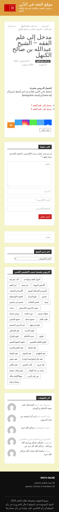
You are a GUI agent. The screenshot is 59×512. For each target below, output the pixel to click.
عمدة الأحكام (29, 336)
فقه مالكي (13, 365)
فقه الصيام (27, 353)
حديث (11, 308)
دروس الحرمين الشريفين (29, 308)
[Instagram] (26, 122)
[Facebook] (48, 122)
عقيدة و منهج (35, 325)
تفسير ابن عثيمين (16, 302)
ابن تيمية (24, 285)
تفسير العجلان (33, 302)
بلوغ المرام (32, 296)
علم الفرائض (14, 331)
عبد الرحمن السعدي (17, 325)
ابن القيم (12, 285)
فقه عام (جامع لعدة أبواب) (32, 359)
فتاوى (41, 336)
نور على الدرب (33, 376)
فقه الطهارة (40, 353)
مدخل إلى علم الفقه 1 (41, 105)
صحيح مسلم (30, 319)
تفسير (44, 296)
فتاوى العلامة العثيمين (38, 342)
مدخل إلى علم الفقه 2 (41, 109)
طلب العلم (44, 319)
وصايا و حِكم (14, 382)
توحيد (46, 302)
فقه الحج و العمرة (16, 348)
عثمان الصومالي (42, 427)
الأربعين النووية (39, 285)
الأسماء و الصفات (16, 291)
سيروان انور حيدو (42, 405)
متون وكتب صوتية (16, 370)
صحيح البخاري (14, 319)
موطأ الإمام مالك (15, 376)
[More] (11, 122)
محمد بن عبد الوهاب (36, 370)
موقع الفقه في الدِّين (36, 4)
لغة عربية (40, 365)
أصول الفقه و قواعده (32, 279)
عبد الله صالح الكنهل (42, 61)
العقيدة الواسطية (16, 296)
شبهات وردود (43, 313)
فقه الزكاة (32, 348)
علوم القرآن (14, 336)
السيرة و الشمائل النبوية (37, 291)
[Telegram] (18, 122)
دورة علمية (28, 313)
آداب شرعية (14, 279)
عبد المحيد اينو (43, 416)
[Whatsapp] (33, 122)
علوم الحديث (29, 331)
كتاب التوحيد (27, 365)
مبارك (47, 451)
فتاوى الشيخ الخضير (17, 342)
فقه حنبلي (45, 130)
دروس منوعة (14, 313)
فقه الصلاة (13, 353)
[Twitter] (40, 122)
